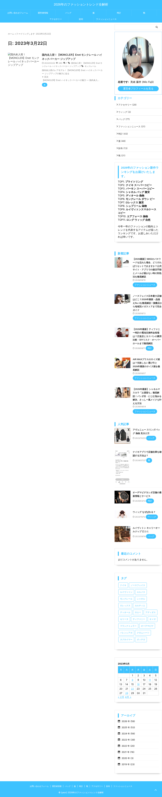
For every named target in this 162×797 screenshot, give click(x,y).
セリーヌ (124, 619)
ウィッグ (124, 112)
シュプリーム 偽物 (136, 205)
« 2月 (121, 697)
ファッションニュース (106, 19)
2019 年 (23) (128, 764)
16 (138, 684)
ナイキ (123, 585)
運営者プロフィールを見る (138, 88)
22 (132, 688)
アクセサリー (56, 19)
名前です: (123, 81)
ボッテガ (141, 639)
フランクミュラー (128, 626)
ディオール (125, 612)
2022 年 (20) (128, 745)
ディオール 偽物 (135, 195)
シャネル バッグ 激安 (138, 192)
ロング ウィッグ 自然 (138, 219)
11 (150, 679)
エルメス (141, 592)
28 (126, 693)
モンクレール (90, 66)
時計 (119, 13)
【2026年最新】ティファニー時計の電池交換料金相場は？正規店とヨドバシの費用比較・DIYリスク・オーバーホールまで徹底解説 (147, 336)
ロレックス (125, 605)
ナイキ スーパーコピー (139, 185)
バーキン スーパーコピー (140, 188)
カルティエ (140, 605)
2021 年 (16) (128, 752)
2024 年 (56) (128, 733)
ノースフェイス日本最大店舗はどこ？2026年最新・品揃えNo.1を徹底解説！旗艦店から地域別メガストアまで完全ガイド (147, 303)
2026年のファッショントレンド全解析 (81, 4)
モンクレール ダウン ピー (140, 198)
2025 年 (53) (128, 727)
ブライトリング (134, 181)
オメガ (153, 619)
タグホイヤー (126, 639)
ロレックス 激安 (134, 202)
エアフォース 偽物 (137, 216)
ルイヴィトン (126, 592)
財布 (81, 19)
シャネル (141, 599)
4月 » (128, 697)
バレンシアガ (126, 633)
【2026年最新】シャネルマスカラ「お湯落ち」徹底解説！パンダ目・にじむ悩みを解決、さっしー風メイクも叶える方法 (147, 396)
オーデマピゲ (147, 626)
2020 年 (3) (128, 758)
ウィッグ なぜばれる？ (144, 512)
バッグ (68, 13)
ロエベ (138, 612)
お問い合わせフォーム (17, 13)
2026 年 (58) (128, 721)
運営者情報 (43, 13)
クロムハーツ (143, 633)
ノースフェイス (138, 585)
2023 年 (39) (128, 739)
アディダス (150, 612)
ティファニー (139, 619)
